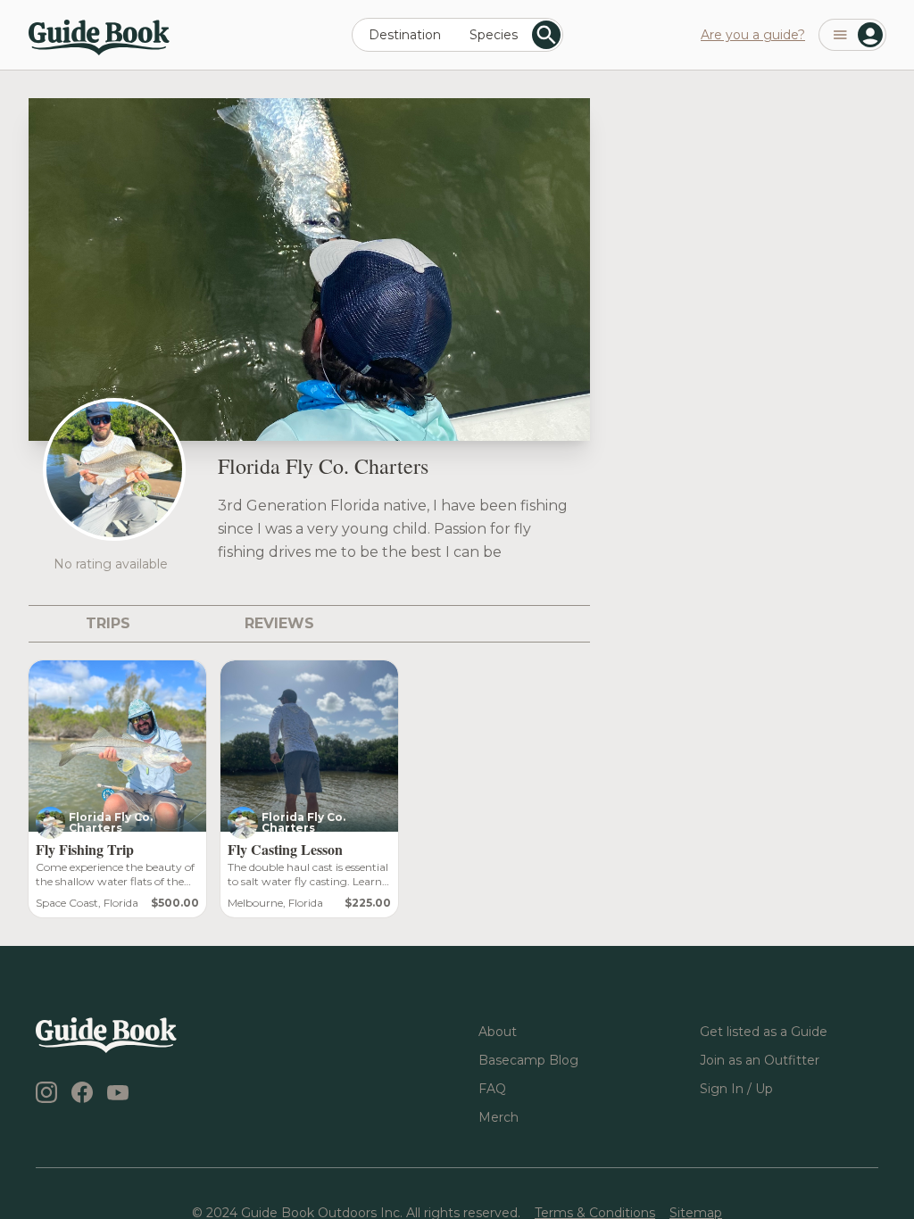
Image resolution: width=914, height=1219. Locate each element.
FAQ (492, 1089)
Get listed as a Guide (763, 1032)
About (497, 1032)
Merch (498, 1117)
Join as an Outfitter (759, 1060)
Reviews (279, 623)
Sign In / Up (736, 1089)
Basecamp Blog (528, 1060)
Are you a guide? (753, 35)
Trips (108, 623)
